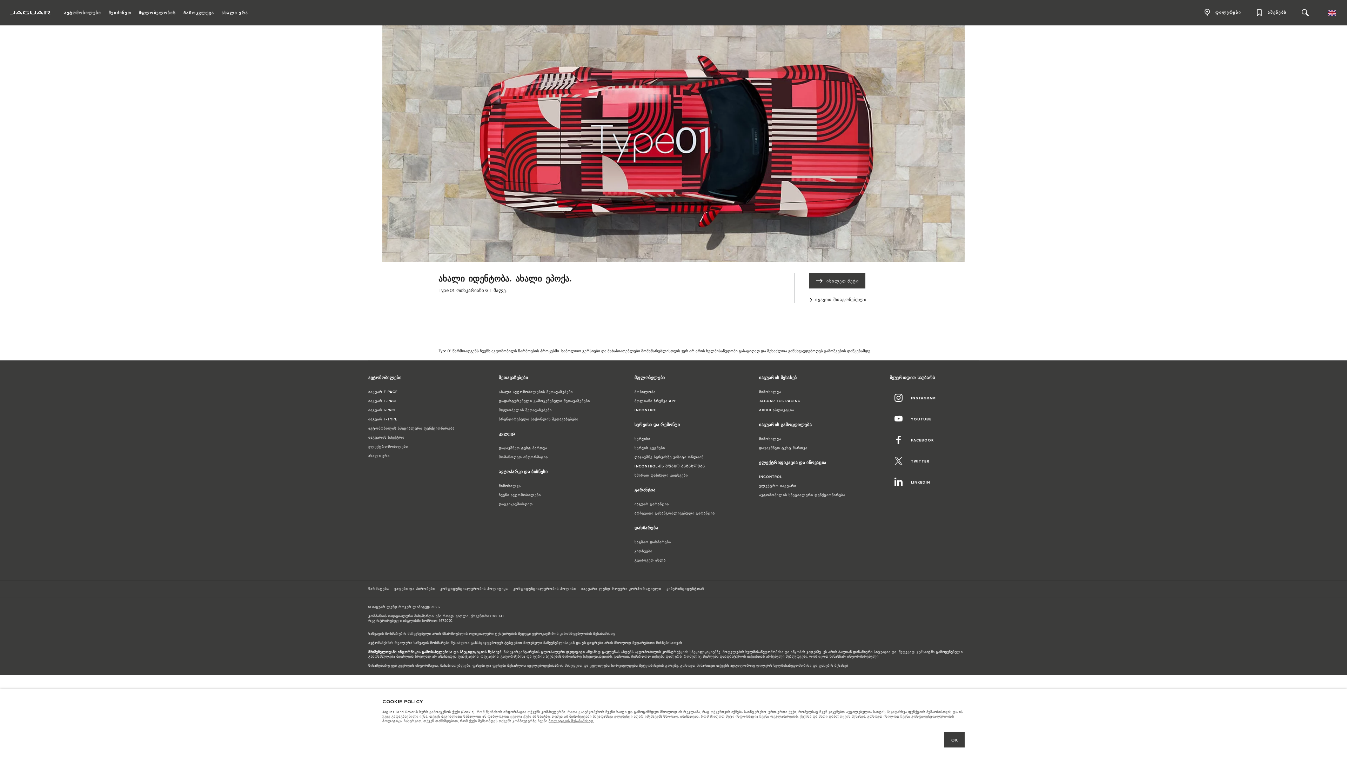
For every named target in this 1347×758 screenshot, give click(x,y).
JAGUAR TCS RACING (779, 401)
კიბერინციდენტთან (685, 589)
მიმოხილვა (510, 486)
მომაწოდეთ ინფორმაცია (523, 457)
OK (954, 740)
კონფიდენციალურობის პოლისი (544, 589)
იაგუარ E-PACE (383, 401)
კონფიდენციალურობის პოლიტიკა (474, 589)
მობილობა (645, 392)
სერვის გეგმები (650, 448)
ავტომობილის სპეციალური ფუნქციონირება (411, 428)
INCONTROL (646, 410)
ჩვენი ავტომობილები (520, 495)
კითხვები (643, 551)
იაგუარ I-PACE (382, 410)
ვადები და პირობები (414, 589)
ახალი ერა (379, 456)
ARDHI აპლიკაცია (776, 410)
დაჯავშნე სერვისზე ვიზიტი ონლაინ (669, 457)
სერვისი (642, 439)
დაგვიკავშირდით (516, 504)
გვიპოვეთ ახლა (650, 560)
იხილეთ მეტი (842, 281)
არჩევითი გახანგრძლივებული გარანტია (675, 513)
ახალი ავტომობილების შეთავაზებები (536, 392)
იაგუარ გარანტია (652, 504)
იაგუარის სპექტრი (386, 437)
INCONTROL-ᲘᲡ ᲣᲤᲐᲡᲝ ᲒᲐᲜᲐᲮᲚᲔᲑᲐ (670, 466)
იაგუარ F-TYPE (382, 419)
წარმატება (378, 589)
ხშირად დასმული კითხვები (661, 475)
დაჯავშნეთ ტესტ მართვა (523, 448)
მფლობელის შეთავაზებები (525, 410)
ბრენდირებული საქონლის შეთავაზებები (538, 419)
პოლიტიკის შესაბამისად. (571, 721)
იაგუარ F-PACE (383, 392)
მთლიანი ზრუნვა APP (656, 401)
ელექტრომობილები (388, 447)
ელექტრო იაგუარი (777, 486)
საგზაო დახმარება (653, 542)
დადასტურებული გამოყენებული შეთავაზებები (544, 401)
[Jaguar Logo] (30, 12)
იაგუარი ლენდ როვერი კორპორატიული (621, 589)
